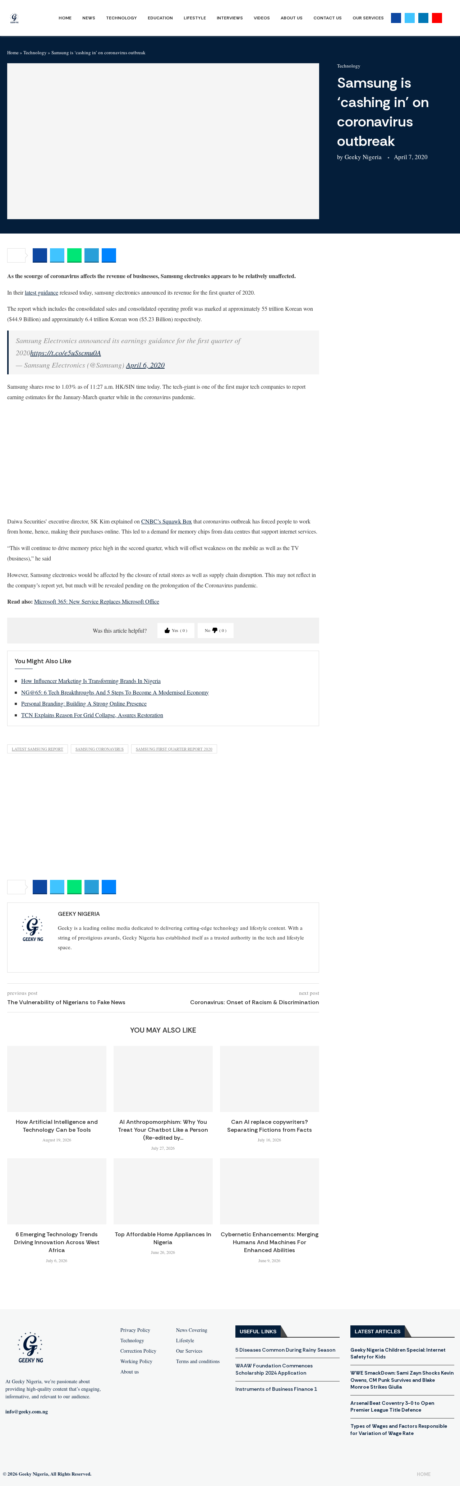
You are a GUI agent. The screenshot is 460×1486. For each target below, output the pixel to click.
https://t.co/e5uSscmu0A (65, 352)
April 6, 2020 (145, 364)
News (88, 18)
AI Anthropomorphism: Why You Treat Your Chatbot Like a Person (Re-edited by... (163, 1130)
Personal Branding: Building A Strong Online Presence (84, 703)
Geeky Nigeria (363, 157)
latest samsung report (37, 749)
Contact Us (327, 18)
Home (65, 18)
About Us (292, 18)
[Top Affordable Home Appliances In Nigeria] (163, 1191)
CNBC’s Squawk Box (166, 521)
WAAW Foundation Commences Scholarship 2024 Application (274, 1369)
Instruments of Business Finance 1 (276, 1389)
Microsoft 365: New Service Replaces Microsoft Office (96, 601)
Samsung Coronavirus (99, 749)
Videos (262, 18)
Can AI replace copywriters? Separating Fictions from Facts (269, 1126)
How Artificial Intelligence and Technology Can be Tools (57, 1126)
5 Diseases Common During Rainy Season (285, 1350)
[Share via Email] (109, 255)
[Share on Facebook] (40, 255)
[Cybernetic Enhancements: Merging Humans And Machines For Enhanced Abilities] (269, 1191)
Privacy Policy (135, 1330)
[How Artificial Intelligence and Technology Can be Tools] (56, 1079)
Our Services (368, 18)
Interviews (230, 18)
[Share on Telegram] (91, 255)
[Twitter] (410, 18)
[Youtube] (437, 18)
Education (160, 18)
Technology (121, 18)
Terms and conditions (198, 1361)
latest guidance (41, 292)
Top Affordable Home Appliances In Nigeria (163, 1238)
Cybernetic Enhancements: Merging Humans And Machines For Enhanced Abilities (269, 1242)
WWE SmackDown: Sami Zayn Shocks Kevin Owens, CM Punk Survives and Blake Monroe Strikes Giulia (402, 1380)
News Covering (191, 1330)
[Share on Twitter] (57, 255)
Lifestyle (195, 18)
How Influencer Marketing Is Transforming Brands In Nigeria (91, 680)
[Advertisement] (163, 459)
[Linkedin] (423, 18)
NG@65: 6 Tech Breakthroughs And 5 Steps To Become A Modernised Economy (115, 692)
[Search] (449, 18)
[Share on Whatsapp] (74, 255)
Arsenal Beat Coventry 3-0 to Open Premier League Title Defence (392, 1406)
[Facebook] (396, 18)
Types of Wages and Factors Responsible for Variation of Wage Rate (398, 1429)
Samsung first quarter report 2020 (174, 749)
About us (129, 1371)
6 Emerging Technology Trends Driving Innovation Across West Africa (57, 1242)
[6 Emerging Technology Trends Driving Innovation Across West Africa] (56, 1191)
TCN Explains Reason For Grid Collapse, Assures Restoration (92, 715)
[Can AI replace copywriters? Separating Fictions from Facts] (269, 1079)
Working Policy (136, 1361)
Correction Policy (138, 1350)
